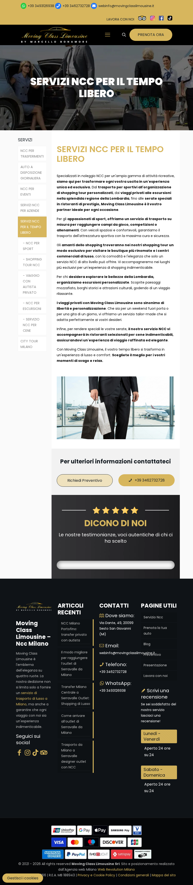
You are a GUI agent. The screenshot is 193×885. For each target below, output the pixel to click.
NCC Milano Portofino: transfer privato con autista (74, 632)
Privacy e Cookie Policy (96, 875)
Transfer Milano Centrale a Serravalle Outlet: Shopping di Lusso (75, 695)
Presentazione (155, 665)
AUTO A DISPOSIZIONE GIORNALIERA (31, 173)
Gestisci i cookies (22, 878)
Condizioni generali (133, 875)
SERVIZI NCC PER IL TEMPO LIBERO (30, 227)
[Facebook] (19, 752)
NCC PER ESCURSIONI (32, 306)
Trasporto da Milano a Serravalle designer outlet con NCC (73, 756)
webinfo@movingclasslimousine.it (125, 6)
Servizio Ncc (153, 617)
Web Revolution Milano (116, 869)
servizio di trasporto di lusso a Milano (31, 699)
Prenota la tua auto (155, 630)
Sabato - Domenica (154, 772)
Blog (147, 644)
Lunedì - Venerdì (152, 736)
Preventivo (152, 654)
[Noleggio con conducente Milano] (54, 35)
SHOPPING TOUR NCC (32, 262)
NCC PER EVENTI (27, 191)
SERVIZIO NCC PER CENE (31, 325)
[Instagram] (27, 752)
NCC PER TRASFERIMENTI (32, 153)
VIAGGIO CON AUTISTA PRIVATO (31, 284)
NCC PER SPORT (31, 246)
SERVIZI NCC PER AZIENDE (30, 208)
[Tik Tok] (35, 752)
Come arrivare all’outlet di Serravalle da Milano (73, 724)
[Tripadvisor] (44, 752)
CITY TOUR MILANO (29, 344)
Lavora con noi (156, 675)
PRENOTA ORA (151, 34)
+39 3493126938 (41, 6)
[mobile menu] (108, 35)
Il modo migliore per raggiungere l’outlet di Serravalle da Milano (74, 663)
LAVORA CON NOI (120, 19)
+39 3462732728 (76, 6)
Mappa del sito (164, 875)
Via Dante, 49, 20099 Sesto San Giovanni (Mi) (116, 628)
